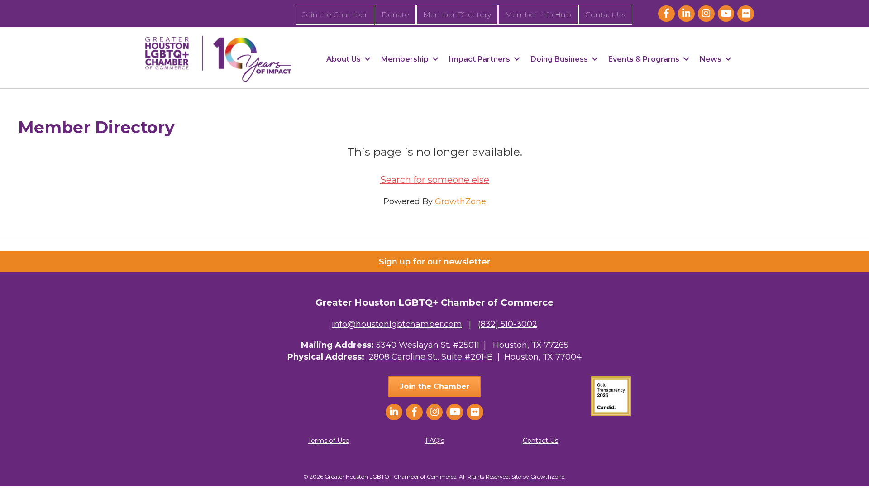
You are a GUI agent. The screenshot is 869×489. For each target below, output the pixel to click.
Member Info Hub (538, 14)
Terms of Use (328, 440)
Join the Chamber (335, 14)
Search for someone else (434, 179)
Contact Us (605, 14)
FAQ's (434, 440)
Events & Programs (643, 59)
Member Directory (457, 14)
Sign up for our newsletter (434, 262)
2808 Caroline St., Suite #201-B (431, 357)
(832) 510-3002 (507, 324)
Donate (395, 14)
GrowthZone (460, 201)
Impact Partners (479, 59)
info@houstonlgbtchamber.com (397, 324)
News (710, 59)
